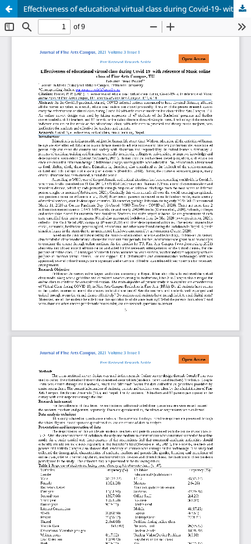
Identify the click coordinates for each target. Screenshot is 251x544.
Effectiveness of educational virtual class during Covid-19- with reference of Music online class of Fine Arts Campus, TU (137, 9)
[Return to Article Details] (9, 9)
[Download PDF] (242, 9)
